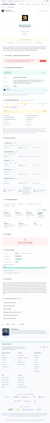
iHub (39, 4)
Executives (36, 369)
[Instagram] (45, 1)
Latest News (21, 4)
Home (3, 7)
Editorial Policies (21, 377)
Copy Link (22, 324)
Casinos (6, 7)
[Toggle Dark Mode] (48, 4)
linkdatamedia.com (40, 420)
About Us (4, 355)
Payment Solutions (5, 382)
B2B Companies (5, 379)
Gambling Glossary (21, 362)
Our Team (4, 359)
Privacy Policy (21, 384)
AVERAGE (25, 33)
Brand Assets (4, 357)
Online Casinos (21, 355)
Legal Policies (20, 379)
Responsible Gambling (22, 386)
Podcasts (36, 359)
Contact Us (4, 364)
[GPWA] (10, 409)
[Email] (7, 337)
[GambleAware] (25, 397)
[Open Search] (46, 4)
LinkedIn (13, 324)
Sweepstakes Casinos (22, 357)
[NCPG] (8, 397)
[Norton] (39, 410)
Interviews (4, 1)
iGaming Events (37, 371)
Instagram (7, 324)
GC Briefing (28, 4)
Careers (3, 362)
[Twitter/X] (44, 1)
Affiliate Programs (5, 384)
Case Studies (10, 1)
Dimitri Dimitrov (9, 10)
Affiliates (3, 386)
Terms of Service (21, 382)
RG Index (34, 4)
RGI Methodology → (13, 107)
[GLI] (34, 396)
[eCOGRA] (18, 401)
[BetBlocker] (27, 401)
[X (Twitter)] (41, 347)
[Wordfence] (28, 409)
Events (23, 1)
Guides (19, 359)
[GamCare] (42, 397)
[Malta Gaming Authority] (16, 397)
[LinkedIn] (47, 1)
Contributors (17, 1)
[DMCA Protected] (17, 409)
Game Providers (5, 377)
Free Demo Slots (21, 364)
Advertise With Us (5, 366)
